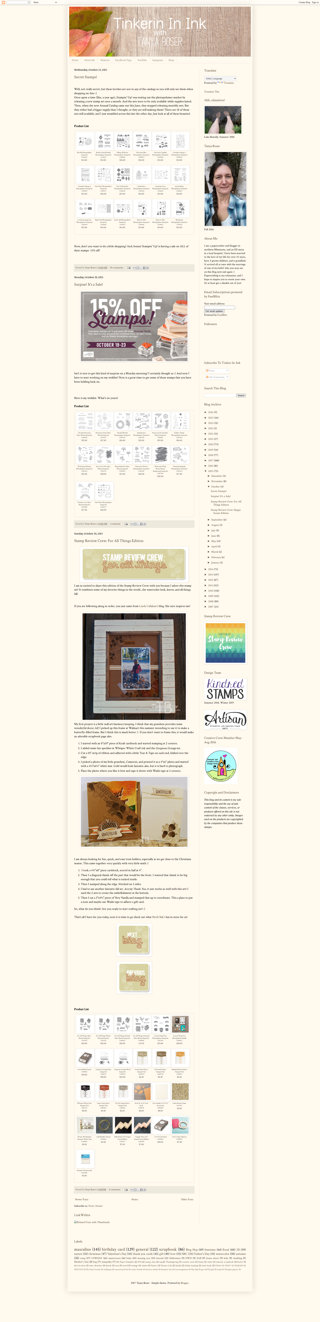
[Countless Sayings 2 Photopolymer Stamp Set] (85, 183)
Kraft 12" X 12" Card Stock (141, 1104)
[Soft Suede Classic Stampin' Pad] (161, 1066)
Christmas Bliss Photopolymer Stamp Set (141, 154)
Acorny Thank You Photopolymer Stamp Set (160, 1037)
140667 (179, 191)
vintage (134, 1265)
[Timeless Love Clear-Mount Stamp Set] (85, 499)
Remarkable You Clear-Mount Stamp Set (122, 467)
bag (95, 1262)
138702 (141, 471)
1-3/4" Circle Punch (160, 1137)
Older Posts (187, 1199)
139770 (141, 438)
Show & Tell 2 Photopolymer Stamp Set (160, 221)
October (215, 486)
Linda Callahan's (148, 606)
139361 (160, 438)
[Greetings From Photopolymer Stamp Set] (161, 183)
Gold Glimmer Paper (179, 1103)
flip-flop (194, 1269)
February (216, 557)
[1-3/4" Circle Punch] (161, 1134)
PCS (140, 1261)
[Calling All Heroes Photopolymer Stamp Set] (123, 149)
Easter (240, 1261)
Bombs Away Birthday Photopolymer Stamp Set (103, 154)
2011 (211, 585)
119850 (160, 1139)
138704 (160, 473)
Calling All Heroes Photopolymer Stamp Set (122, 154)
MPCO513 (78, 1269)
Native (154, 1265)
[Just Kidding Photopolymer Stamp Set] (180, 183)
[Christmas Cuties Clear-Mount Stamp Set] (104, 430)
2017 (211, 460)
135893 (84, 191)
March (215, 552)
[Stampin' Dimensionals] (85, 1167)
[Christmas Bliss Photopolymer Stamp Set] (142, 149)
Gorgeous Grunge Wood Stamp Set (122, 1070)
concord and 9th (121, 1269)
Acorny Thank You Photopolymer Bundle (179, 1037)
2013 (211, 574)
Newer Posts (81, 1199)
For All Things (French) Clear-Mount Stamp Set (122, 1037)
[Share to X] (141, 267)
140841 (179, 1041)
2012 (211, 580)
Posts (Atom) (95, 1206)
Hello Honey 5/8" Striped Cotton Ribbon (122, 1138)
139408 (84, 507)
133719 (179, 1106)
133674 (141, 1108)
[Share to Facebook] (144, 267)
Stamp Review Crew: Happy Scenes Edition (226, 511)
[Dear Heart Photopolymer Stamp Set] (104, 183)
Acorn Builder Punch (84, 1069)
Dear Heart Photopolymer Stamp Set (103, 187)
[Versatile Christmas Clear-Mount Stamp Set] (85, 430)
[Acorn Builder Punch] (85, 1066)
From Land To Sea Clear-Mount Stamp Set (160, 434)
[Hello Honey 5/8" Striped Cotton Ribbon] (123, 1134)
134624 (122, 191)
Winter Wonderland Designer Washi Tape (84, 1138)
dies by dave (80, 1265)
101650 (160, 1108)
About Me (89, 60)
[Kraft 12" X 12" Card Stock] (142, 1100)
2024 (211, 423)
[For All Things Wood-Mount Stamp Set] (104, 1033)
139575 (103, 471)
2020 (211, 444)
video (209, 1261)
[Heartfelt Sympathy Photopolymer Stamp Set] (180, 463)
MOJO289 (238, 1265)
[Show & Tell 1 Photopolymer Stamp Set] (142, 217)
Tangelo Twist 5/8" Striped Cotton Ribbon (141, 1138)
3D (238, 1250)
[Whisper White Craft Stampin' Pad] (85, 1100)
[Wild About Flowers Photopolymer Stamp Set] (85, 463)
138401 (103, 1139)
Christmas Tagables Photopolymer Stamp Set (160, 154)
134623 (160, 157)
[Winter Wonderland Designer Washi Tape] (85, 1134)
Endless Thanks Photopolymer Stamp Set (179, 434)
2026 (211, 412)
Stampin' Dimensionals (84, 1170)
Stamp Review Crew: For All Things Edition (109, 540)
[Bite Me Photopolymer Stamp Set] (85, 149)
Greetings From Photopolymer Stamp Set (160, 187)
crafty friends (136, 1269)
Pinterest (105, 60)
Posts (211, 370)
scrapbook (168, 1249)
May (214, 541)
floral (225, 1250)
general (142, 1249)
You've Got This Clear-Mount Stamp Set (103, 467)
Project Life (166, 1265)
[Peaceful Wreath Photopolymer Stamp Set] (123, 430)
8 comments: (115, 1189)
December (217, 476)
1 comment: (115, 523)
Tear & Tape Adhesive (179, 1137)
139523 (141, 191)
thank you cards (143, 1254)
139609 (84, 1142)
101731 (84, 1108)
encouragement (181, 1269)
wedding (237, 1258)
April (214, 546)
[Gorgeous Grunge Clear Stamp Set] (104, 1066)
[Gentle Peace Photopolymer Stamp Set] (142, 183)
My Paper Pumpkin (125, 1261)
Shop (171, 60)
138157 (103, 191)
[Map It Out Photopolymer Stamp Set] (104, 217)
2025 (211, 418)
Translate (229, 83)
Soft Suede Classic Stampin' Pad (160, 1070)
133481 (160, 225)
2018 (211, 455)
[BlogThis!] (138, 267)
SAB (199, 1258)
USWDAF (96, 1258)
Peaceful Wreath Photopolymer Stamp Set (122, 434)
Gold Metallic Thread (103, 1137)
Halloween (174, 1258)
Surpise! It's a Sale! (88, 284)
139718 (160, 1041)
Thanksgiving (172, 1261)
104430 (84, 1173)
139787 (103, 438)
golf (212, 1269)
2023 (211, 428)
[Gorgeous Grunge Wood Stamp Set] (123, 1066)
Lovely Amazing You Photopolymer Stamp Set (84, 221)
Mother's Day (81, 1262)
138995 (179, 1139)
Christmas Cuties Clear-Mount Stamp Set (103, 434)
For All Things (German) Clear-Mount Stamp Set (141, 1037)
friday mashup (191, 1265)
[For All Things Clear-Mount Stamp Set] (85, 1033)
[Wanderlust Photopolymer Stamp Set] (180, 217)
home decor (212, 1258)
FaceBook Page (123, 60)
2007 (211, 607)
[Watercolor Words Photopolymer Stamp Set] (142, 463)
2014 (211, 569)
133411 (103, 157)
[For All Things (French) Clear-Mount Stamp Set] (123, 1033)
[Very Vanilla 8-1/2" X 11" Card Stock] (161, 1100)
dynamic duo (166, 1269)
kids (226, 1258)
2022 (211, 434)
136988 (141, 1041)
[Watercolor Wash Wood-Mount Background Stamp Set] (161, 463)
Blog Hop (192, 1250)
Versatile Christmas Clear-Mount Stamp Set (84, 434)
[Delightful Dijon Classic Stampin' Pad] (180, 1066)
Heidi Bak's (158, 917)
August (215, 525)
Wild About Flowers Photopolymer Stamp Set (84, 467)
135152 (103, 1041)
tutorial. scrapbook (225, 1261)
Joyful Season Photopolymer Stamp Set (141, 434)
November (217, 481)
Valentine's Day (116, 1254)
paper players (232, 1269)
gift (161, 1254)
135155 (84, 1041)
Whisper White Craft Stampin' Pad (84, 1104)
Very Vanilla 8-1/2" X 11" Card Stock (160, 1104)
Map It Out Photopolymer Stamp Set (103, 221)
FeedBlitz (222, 315)
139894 (122, 471)
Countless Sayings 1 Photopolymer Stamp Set (179, 154)
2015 (211, 471)
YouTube (142, 60)
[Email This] (134, 267)
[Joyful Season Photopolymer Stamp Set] (142, 430)
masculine (82, 1249)
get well (204, 1269)
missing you (143, 1258)
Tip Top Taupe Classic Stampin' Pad (122, 1104)
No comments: (117, 267)
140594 (84, 225)
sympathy (107, 1262)
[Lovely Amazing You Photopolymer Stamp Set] (85, 217)
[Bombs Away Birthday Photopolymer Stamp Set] (104, 149)
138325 (122, 1108)
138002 (122, 157)
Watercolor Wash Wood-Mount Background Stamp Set (160, 468)
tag (161, 1261)
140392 (84, 438)
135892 (179, 157)
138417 (122, 1142)
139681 (84, 1072)
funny (201, 1261)
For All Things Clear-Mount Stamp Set (84, 1037)
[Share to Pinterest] (147, 267)
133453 (122, 225)
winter (145, 1265)
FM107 (228, 1265)
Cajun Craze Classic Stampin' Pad (103, 1104)
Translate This (211, 91)
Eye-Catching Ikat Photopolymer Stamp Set (122, 187)
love (173, 1254)
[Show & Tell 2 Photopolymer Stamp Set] (161, 217)
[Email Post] (128, 267)
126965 (103, 1108)
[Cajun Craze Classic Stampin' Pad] (104, 1100)
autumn (241, 1254)
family (178, 1265)
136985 (122, 1041)
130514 (122, 1074)
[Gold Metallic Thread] (104, 1134)
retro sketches (95, 1265)
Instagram (157, 60)
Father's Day (202, 1254)
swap (83, 1258)
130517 (103, 1074)
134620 (103, 225)
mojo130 (220, 1269)
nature (78, 1254)
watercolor (222, 1254)
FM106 (218, 1265)
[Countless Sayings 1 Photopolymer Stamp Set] (180, 149)
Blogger (185, 1283)
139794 (122, 438)
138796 (179, 438)
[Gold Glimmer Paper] (180, 1100)
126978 (160, 1074)
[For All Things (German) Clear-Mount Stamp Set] (142, 1033)
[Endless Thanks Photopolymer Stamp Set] (180, 430)
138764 (179, 471)
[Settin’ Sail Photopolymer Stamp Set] (123, 217)
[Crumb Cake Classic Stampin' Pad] (142, 1066)
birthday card (113, 1249)
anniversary (114, 1258)
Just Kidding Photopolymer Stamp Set (179, 187)
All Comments (216, 377)
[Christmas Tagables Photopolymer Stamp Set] (161, 149)
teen (117, 1265)
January (215, 562)
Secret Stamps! (85, 77)
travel (125, 1265)
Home (75, 60)
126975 (141, 1074)
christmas (94, 1254)
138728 (84, 471)
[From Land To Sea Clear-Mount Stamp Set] (161, 430)
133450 (141, 225)
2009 (211, 596)
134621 (160, 191)
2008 (211, 601)
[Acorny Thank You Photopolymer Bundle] (180, 1033)
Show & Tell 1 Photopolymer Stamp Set (141, 221)
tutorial (160, 1258)
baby (129, 1258)
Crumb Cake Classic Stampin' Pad (141, 1070)
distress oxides (152, 1269)
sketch (108, 1265)
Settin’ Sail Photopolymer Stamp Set (122, 221)
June (214, 536)
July (213, 530)
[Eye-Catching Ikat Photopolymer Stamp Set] (123, 183)
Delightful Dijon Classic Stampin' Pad (179, 1070)
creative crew (188, 1261)
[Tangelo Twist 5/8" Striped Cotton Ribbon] (142, 1134)
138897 (141, 157)
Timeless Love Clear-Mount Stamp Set (84, 503)
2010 (211, 591)
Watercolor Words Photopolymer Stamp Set (141, 467)
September (217, 520)
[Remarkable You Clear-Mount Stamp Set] (123, 463)
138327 (179, 1074)
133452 (179, 225)
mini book (207, 1265)
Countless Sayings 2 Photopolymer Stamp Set (84, 187)
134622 (84, 157)
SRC (185, 1254)
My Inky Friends (93, 1269)
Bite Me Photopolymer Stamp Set (84, 154)
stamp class (150, 1261)
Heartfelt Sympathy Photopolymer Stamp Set (179, 467)
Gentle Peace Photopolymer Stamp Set (141, 187)
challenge (107, 1269)
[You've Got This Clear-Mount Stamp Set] (104, 463)
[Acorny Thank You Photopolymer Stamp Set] (161, 1033)
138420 (141, 1142)
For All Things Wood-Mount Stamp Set (103, 1037)
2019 (211, 450)
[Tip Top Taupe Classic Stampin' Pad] (123, 1100)
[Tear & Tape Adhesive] (180, 1134)
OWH (188, 1258)
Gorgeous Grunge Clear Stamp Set (103, 1070)
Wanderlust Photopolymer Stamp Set (179, 221)
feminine (210, 1250)
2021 (211, 439)
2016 (211, 466)
